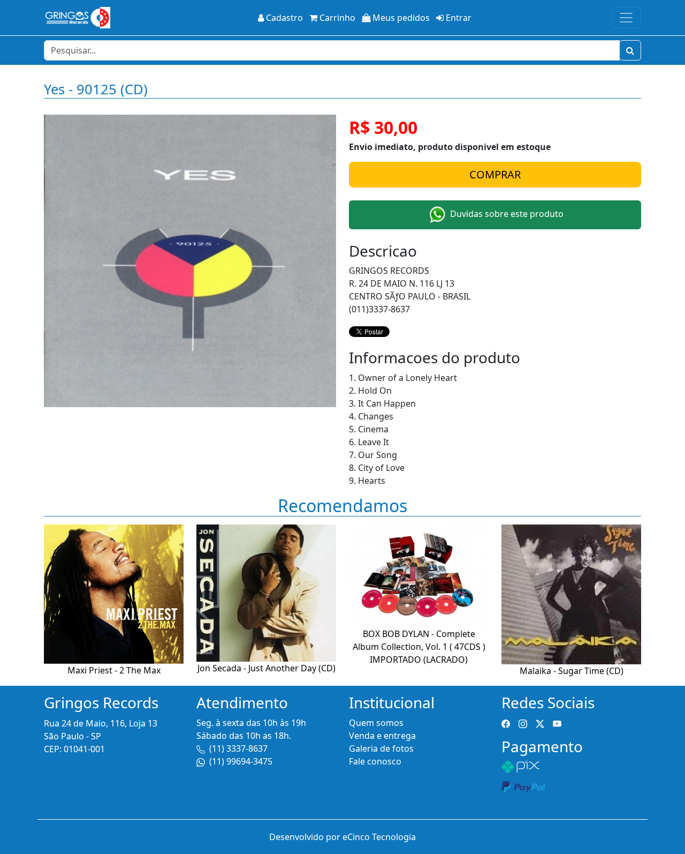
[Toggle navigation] (626, 17)
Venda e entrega (382, 735)
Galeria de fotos (381, 748)
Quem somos (376, 723)
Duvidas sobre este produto (506, 214)
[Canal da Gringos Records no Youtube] (557, 722)
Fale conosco (375, 761)
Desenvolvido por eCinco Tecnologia (342, 837)
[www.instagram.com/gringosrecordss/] (523, 722)
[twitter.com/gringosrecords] (540, 722)
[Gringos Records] (77, 17)
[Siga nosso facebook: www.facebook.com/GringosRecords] (505, 722)
